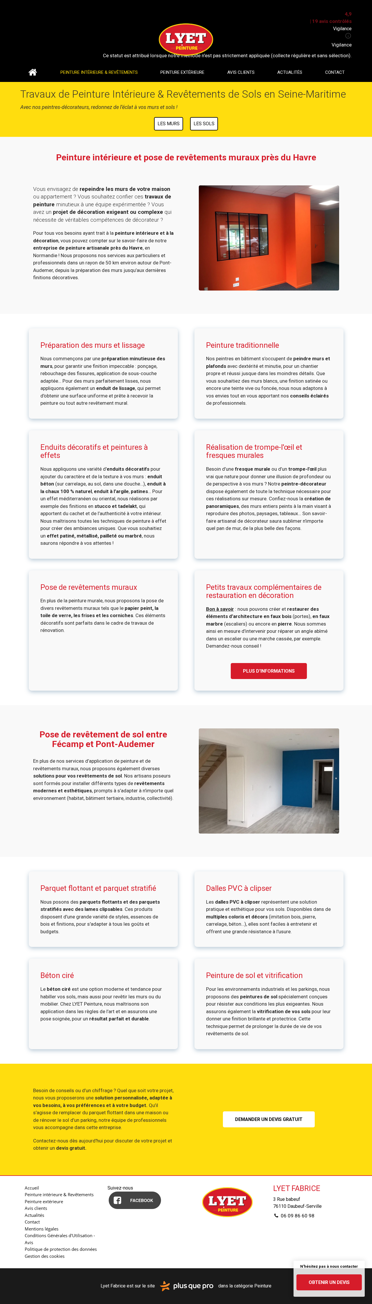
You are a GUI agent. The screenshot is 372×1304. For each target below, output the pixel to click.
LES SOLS (204, 123)
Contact (335, 72)
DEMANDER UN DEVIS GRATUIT (269, 1119)
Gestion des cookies (45, 1256)
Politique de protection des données (61, 1249)
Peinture (262, 1286)
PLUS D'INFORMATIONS (269, 671)
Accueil (32, 72)
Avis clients (241, 72)
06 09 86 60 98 (297, 1216)
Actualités (289, 72)
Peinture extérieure (182, 72)
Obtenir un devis (329, 1282)
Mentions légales (41, 1229)
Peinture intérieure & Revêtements (99, 72)
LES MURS (169, 123)
